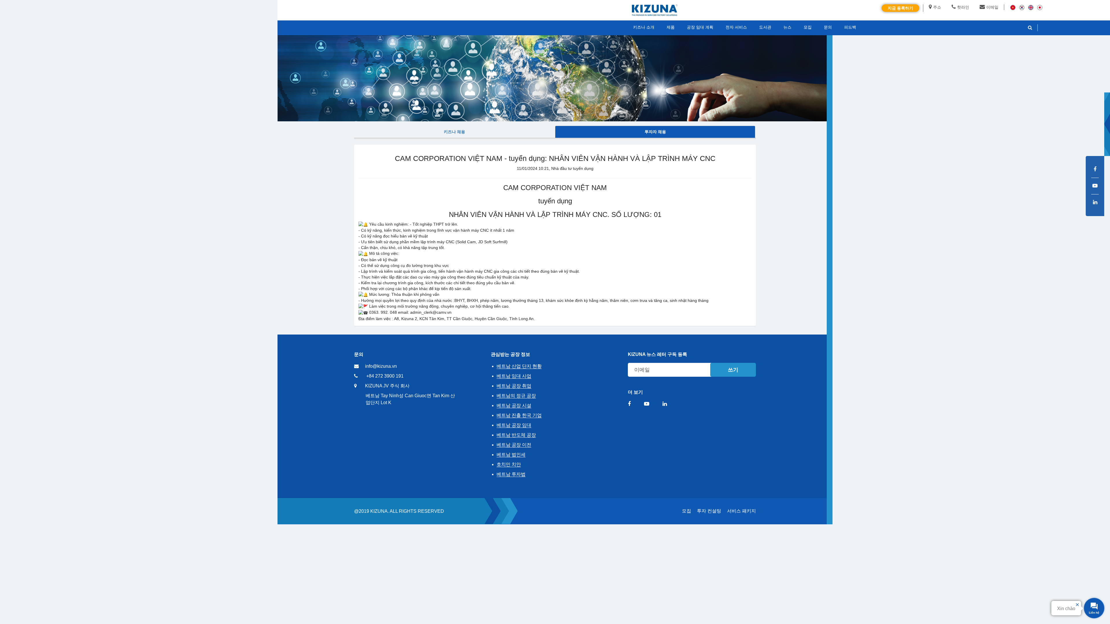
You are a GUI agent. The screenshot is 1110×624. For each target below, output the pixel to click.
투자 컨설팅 (709, 510)
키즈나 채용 (454, 131)
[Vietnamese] (1012, 7)
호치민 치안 (509, 464)
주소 (937, 7)
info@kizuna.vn (381, 366)
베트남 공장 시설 (514, 405)
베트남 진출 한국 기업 (519, 415)
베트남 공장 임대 (514, 425)
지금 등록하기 (900, 8)
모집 (686, 510)
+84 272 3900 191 (385, 376)
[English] (1030, 7)
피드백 (850, 27)
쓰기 (733, 370)
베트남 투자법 (511, 474)
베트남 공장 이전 (514, 444)
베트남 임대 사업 (514, 376)
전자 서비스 (736, 27)
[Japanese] (1039, 7)
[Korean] (1021, 7)
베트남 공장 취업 (514, 385)
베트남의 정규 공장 (516, 395)
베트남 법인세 (511, 454)
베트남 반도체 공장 (516, 434)
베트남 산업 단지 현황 (519, 366)
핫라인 (963, 7)
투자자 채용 (655, 131)
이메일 (992, 7)
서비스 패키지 (741, 510)
